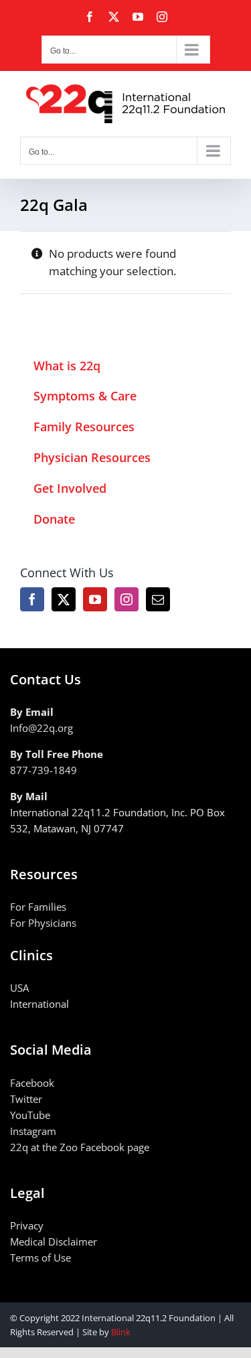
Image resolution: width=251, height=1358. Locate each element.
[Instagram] (126, 599)
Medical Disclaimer (53, 1241)
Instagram (33, 1131)
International (39, 1003)
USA (19, 987)
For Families (38, 906)
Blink (121, 1332)
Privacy (27, 1225)
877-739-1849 (43, 770)
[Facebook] (32, 599)
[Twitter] (64, 599)
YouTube (30, 1115)
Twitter (26, 1099)
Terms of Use (40, 1257)
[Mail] (158, 599)
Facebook (32, 1082)
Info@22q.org (41, 728)
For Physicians (43, 922)
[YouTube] (95, 599)
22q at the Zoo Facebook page (79, 1147)
